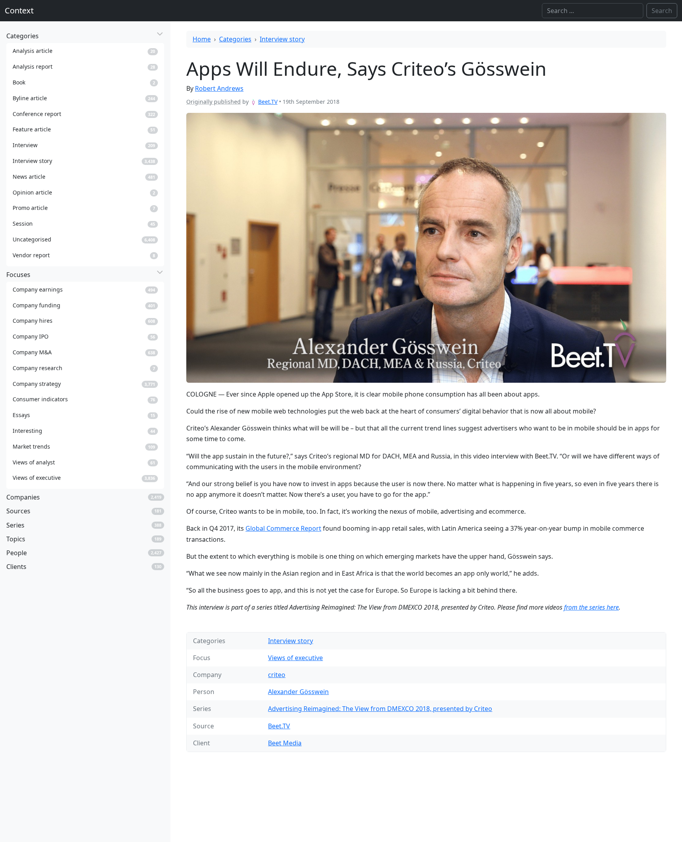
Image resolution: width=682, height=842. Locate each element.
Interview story (282, 39)
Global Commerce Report (283, 528)
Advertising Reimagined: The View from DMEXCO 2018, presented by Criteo (380, 708)
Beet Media (285, 743)
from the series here (591, 607)
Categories (235, 39)
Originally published (213, 101)
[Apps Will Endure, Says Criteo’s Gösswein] (426, 248)
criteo (276, 674)
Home (202, 39)
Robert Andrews (219, 88)
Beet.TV (267, 101)
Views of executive (295, 657)
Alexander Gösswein (298, 691)
